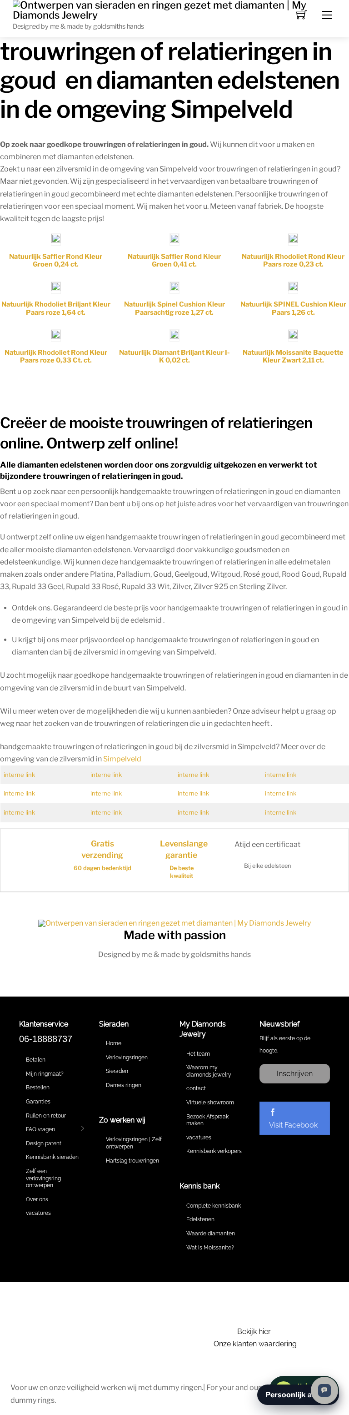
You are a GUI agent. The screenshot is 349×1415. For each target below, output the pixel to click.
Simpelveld (122, 759)
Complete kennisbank (213, 1206)
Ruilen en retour (46, 1116)
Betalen (35, 1060)
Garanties (38, 1101)
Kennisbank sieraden (52, 1157)
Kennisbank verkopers (214, 1151)
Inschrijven (295, 1073)
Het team (198, 1054)
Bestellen (38, 1087)
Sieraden (117, 1071)
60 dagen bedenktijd (102, 868)
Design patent (43, 1143)
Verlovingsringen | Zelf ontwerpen (134, 1143)
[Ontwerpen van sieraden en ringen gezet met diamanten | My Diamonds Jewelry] (174, 9)
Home (113, 1043)
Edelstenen (200, 1219)
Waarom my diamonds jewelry (208, 1071)
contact (196, 1088)
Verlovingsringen (127, 1057)
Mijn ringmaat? (45, 1074)
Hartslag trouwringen (132, 1161)
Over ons (37, 1199)
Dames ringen (123, 1085)
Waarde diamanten (210, 1233)
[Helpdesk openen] (324, 1390)
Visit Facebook (293, 1125)
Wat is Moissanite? (210, 1247)
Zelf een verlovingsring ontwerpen (43, 1178)
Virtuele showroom (210, 1102)
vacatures (38, 1213)
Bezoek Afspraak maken (207, 1120)
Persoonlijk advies (298, 1394)
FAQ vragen (40, 1129)
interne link (19, 774)
